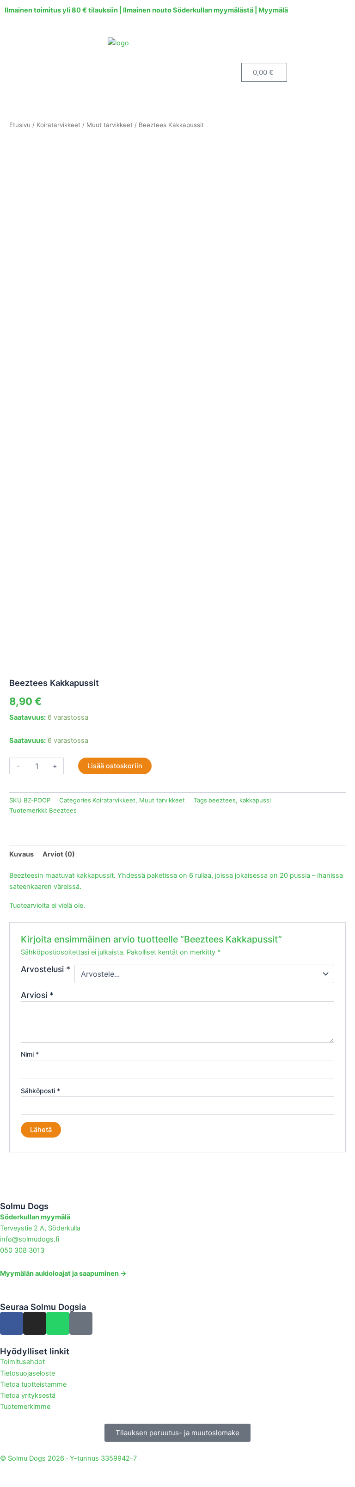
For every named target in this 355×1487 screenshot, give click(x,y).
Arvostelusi (45, 969)
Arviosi (37, 995)
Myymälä (273, 10)
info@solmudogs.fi (29, 1239)
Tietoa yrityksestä (27, 1395)
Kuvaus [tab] (21, 854)
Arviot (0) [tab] (59, 854)
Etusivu (20, 125)
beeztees (222, 800)
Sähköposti (40, 1091)
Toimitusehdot (22, 1362)
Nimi (30, 1054)
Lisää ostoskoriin (114, 766)
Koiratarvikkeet (58, 125)
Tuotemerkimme (25, 1406)
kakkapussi (255, 800)
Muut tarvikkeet (109, 125)
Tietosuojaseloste (27, 1373)
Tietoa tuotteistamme (33, 1384)
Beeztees (63, 810)
